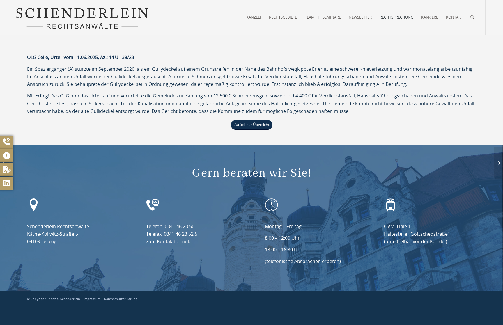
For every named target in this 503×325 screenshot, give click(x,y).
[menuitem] (253, 17)
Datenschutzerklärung (120, 299)
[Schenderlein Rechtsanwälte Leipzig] (82, 17)
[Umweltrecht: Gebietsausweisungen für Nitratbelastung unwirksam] (498, 163)
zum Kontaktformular (170, 241)
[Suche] (472, 17)
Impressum (92, 299)
